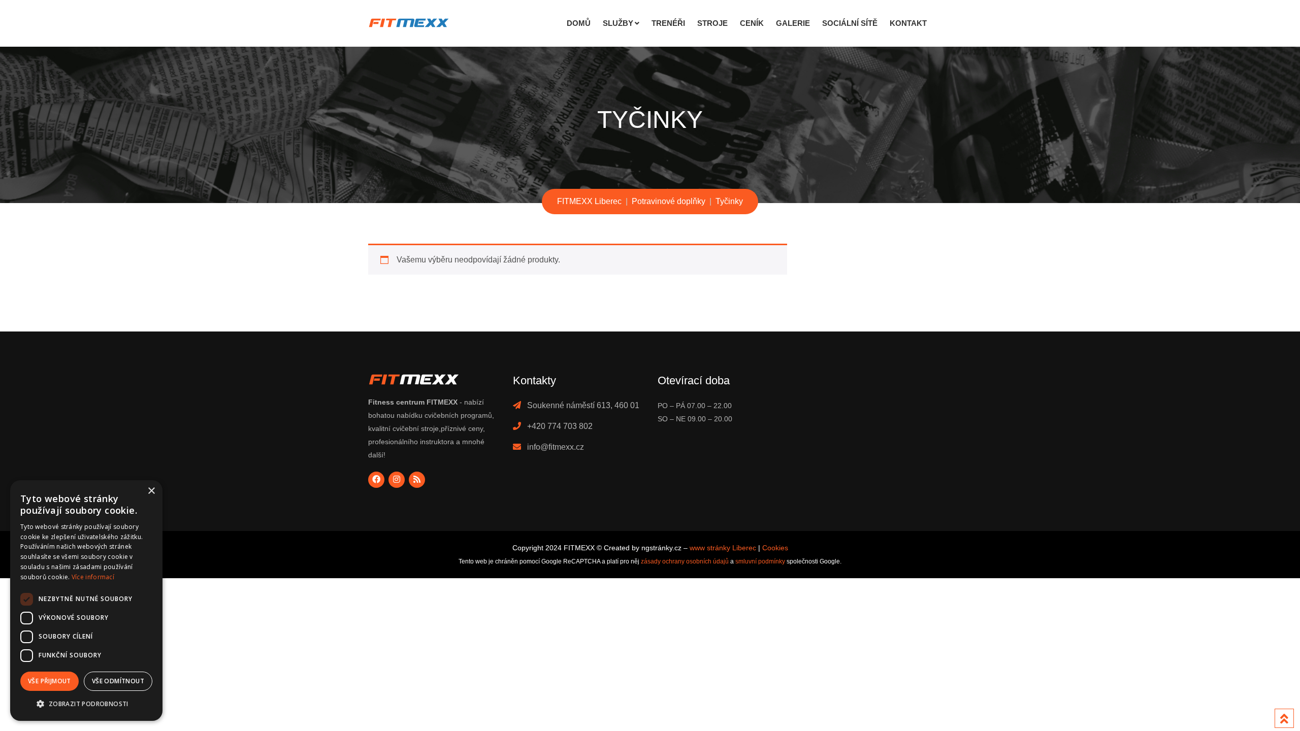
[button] (86, 704)
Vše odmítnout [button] (118, 681)
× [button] (151, 491)
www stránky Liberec (723, 548)
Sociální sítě (850, 23)
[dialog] (86, 600)
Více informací (93, 577)
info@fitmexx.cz (555, 447)
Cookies (775, 548)
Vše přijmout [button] (49, 681)
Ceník (752, 23)
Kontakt (908, 23)
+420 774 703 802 (560, 426)
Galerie (793, 23)
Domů (579, 23)
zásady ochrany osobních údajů (685, 561)
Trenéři (668, 23)
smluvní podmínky (760, 561)
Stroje (712, 23)
